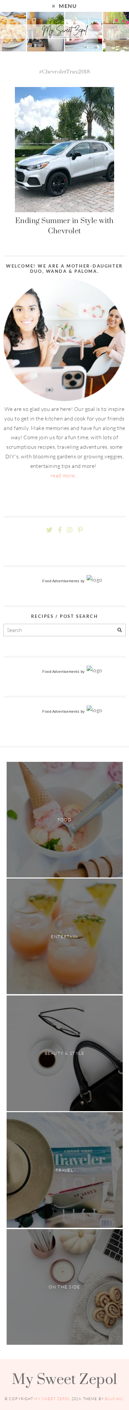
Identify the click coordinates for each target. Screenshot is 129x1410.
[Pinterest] (80, 530)
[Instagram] (69, 530)
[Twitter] (49, 530)
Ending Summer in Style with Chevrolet (64, 225)
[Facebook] (60, 530)
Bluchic (114, 1398)
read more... (65, 475)
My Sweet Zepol (64, 1378)
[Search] (119, 630)
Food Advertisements (60, 581)
